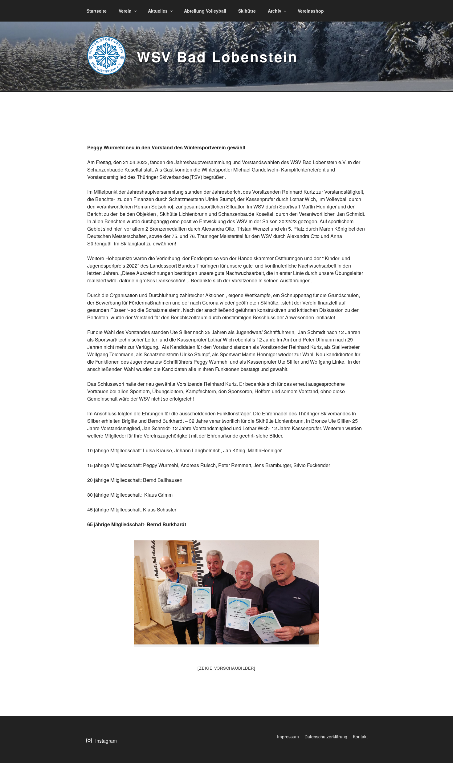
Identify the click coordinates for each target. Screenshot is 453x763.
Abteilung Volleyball (205, 11)
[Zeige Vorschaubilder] (226, 668)
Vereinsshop (311, 11)
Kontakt (360, 736)
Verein (125, 11)
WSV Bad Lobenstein (217, 56)
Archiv (274, 11)
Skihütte (247, 11)
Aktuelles (158, 11)
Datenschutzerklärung (325, 736)
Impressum (288, 736)
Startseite (97, 11)
